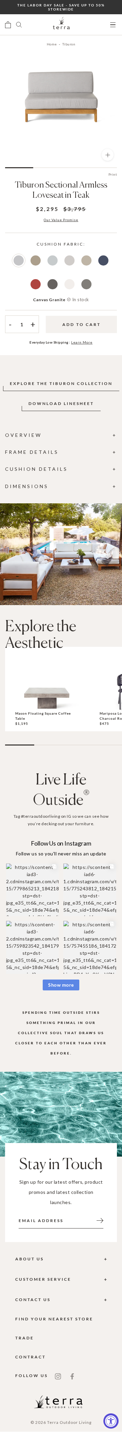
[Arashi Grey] (52, 260)
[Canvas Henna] (35, 284)
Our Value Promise (61, 220)
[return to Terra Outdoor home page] (61, 25)
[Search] (19, 24)
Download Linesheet (61, 403)
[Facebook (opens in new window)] (72, 1376)
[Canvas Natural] (69, 284)
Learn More (82, 342)
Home (52, 44)
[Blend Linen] (86, 260)
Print (112, 174)
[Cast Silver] (69, 260)
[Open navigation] (113, 25)
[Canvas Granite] (19, 260)
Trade (24, 1337)
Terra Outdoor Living (69, 1422)
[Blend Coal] (52, 284)
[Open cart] (8, 24)
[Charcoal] (86, 284)
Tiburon (69, 44)
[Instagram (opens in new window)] (58, 1376)
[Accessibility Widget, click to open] (111, 1421)
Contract (30, 1356)
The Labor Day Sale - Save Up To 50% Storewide (61, 7)
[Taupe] (35, 260)
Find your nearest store (54, 1318)
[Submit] (100, 1220)
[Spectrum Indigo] (103, 260)
